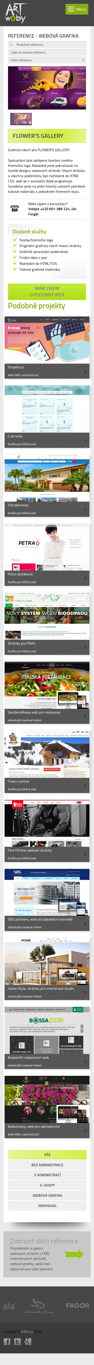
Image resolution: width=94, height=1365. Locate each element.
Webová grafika (47, 1195)
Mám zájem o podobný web (47, 292)
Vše (47, 1154)
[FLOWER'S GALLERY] (47, 89)
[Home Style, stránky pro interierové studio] (47, 969)
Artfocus (27, 1331)
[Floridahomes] (47, 486)
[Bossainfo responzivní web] (47, 1038)
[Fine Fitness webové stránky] (47, 831)
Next (79, 91)
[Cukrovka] (47, 416)
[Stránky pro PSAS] (47, 624)
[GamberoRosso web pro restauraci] (47, 693)
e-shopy (47, 1185)
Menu (81, 9)
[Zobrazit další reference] (47, 1254)
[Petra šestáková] (47, 555)
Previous (14, 91)
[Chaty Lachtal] (47, 762)
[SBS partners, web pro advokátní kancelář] (47, 900)
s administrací (47, 1175)
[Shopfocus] (47, 347)
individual (47, 1205)
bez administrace (47, 1165)
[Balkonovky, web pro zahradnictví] (47, 1107)
